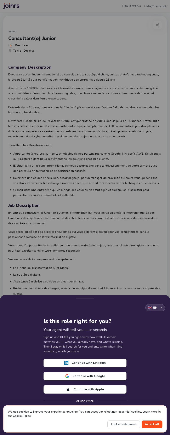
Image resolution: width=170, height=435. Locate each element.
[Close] (85, 297)
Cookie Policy (21, 416)
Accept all (152, 424)
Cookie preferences (123, 424)
